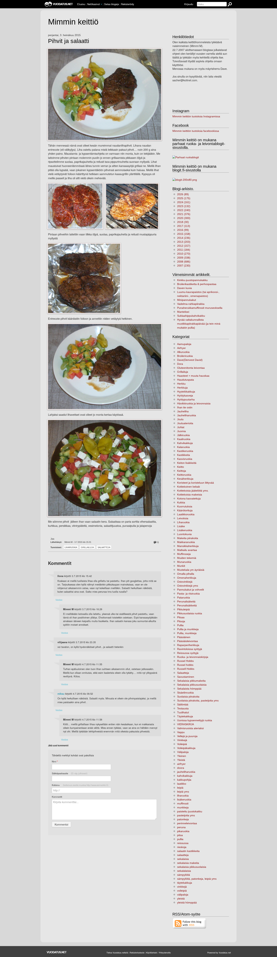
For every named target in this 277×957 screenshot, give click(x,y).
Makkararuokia (186, 542)
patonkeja (183, 819)
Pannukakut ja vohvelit (190, 589)
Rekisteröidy (127, 4)
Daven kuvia (184, 288)
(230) (183, 265)
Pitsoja (181, 621)
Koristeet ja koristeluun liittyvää (195, 482)
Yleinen (181, 755)
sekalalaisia (184, 870)
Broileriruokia (185, 355)
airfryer (181, 763)
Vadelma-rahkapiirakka (190, 303)
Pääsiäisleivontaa (187, 641)
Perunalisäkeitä (186, 601)
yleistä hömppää (187, 902)
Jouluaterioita (185, 423)
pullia (180, 839)
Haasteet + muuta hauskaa (193, 375)
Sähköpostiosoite (69, 773)
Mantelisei (183, 311)
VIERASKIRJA (185, 724)
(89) (183, 194)
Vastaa (58, 599)
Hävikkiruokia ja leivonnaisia (193, 403)
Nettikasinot (93, 4)
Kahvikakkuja (185, 443)
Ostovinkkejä (184, 581)
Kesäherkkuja (185, 478)
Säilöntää (182, 704)
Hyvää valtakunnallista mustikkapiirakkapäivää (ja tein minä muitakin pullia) (198, 323)
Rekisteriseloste (137, 952)
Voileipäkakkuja (186, 748)
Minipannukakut (186, 299)
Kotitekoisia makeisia (189, 494)
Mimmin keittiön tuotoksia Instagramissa (196, 116)
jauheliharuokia (186, 771)
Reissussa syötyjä (187, 652)
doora (180, 767)
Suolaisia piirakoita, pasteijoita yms (198, 700)
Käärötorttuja (185, 510)
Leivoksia (182, 518)
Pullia (180, 625)
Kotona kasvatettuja (189, 498)
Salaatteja (104, 547)
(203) (183, 241)
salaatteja (183, 854)
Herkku (181, 383)
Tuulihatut (183, 712)
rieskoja (181, 847)
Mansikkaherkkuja (188, 546)
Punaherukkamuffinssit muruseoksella (199, 307)
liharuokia (183, 795)
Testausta (183, 708)
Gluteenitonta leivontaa (191, 367)
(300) (183, 218)
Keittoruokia (184, 474)
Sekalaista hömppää (189, 688)
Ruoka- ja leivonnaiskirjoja (192, 656)
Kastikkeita (183, 454)
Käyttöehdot (151, 952)
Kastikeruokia (185, 450)
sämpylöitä (183, 874)
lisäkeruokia (184, 799)
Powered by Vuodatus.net (219, 952)
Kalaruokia (183, 447)
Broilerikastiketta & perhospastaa (196, 284)
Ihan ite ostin (184, 407)
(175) (183, 198)
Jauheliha (183, 411)
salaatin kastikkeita (188, 851)
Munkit (181, 565)
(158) (183, 233)
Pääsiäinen (183, 637)
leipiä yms (183, 791)
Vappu (181, 732)
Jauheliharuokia (186, 415)
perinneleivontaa (187, 823)
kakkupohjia (184, 779)
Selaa (111, 4)
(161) (183, 202)
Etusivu (81, 4)
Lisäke (181, 526)
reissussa (182, 843)
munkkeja (183, 807)
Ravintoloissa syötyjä (189, 649)
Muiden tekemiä (186, 557)
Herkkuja (182, 387)
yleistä (181, 898)
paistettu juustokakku (189, 811)
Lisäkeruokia (184, 530)
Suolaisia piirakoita (188, 696)
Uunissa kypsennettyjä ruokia (194, 720)
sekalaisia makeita (188, 862)
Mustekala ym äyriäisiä (190, 569)
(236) (183, 237)
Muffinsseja (184, 553)
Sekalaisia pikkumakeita (191, 680)
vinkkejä (182, 886)
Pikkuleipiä (183, 609)
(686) (183, 261)
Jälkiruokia (183, 435)
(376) (183, 214)
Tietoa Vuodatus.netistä (117, 952)
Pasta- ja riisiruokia (188, 593)
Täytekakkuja (185, 716)
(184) (183, 249)
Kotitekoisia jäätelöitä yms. (193, 490)
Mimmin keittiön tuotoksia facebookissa (195, 130)
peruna (181, 827)
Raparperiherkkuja (188, 645)
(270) (183, 253)
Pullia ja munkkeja (188, 629)
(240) (183, 210)
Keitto (180, 466)
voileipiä (182, 890)
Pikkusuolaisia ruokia (189, 613)
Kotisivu (80, 784)
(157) (183, 245)
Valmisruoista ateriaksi (190, 728)
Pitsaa (180, 617)
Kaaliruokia (183, 439)
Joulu (180, 419)
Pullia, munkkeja (187, 633)
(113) (183, 225)
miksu (60, 693)
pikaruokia (183, 831)
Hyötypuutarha (186, 399)
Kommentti (57, 796)
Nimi (55, 761)
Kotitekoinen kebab (188, 486)
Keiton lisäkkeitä (186, 462)
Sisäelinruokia (185, 692)
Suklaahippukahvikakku (191, 315)
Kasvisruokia (184, 458)
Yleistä (181, 759)
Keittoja (181, 470)
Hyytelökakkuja (186, 391)
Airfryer (181, 347)
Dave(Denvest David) (190, 359)
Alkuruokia (183, 351)
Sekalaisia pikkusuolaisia (192, 684)
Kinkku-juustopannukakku (192, 280)
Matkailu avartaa (187, 549)
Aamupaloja (184, 344)
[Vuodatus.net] (56, 952)
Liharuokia (71, 547)
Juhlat (180, 427)
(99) (183, 229)
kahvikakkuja (184, 775)
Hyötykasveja (185, 395)
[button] (101, 4)
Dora (180, 363)
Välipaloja (183, 751)
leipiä (180, 787)
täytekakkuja (184, 882)
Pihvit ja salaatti (68, 41)
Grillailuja (87, 547)
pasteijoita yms (186, 815)
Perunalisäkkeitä (187, 605)
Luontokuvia (184, 534)
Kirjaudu (188, 4)
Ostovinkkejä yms (187, 585)
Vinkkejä (182, 740)
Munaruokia (184, 561)
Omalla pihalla (185, 573)
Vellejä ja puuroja (187, 736)
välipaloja (182, 894)
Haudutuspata (185, 379)
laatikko (181, 783)
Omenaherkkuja (186, 577)
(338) (183, 257)
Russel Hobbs (185, 660)
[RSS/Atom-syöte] (189, 923)
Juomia (181, 431)
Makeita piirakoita (187, 538)
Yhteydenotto (165, 952)
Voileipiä (182, 744)
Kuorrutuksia (184, 506)
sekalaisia (183, 858)
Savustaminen (185, 676)
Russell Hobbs (185, 668)
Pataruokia (183, 597)
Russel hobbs (185, 664)
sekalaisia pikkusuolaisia (191, 866)
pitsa (180, 835)
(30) (183, 222)
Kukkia (181, 502)
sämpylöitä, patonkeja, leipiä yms (197, 878)
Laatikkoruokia (185, 514)
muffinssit (182, 803)
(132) (183, 206)
